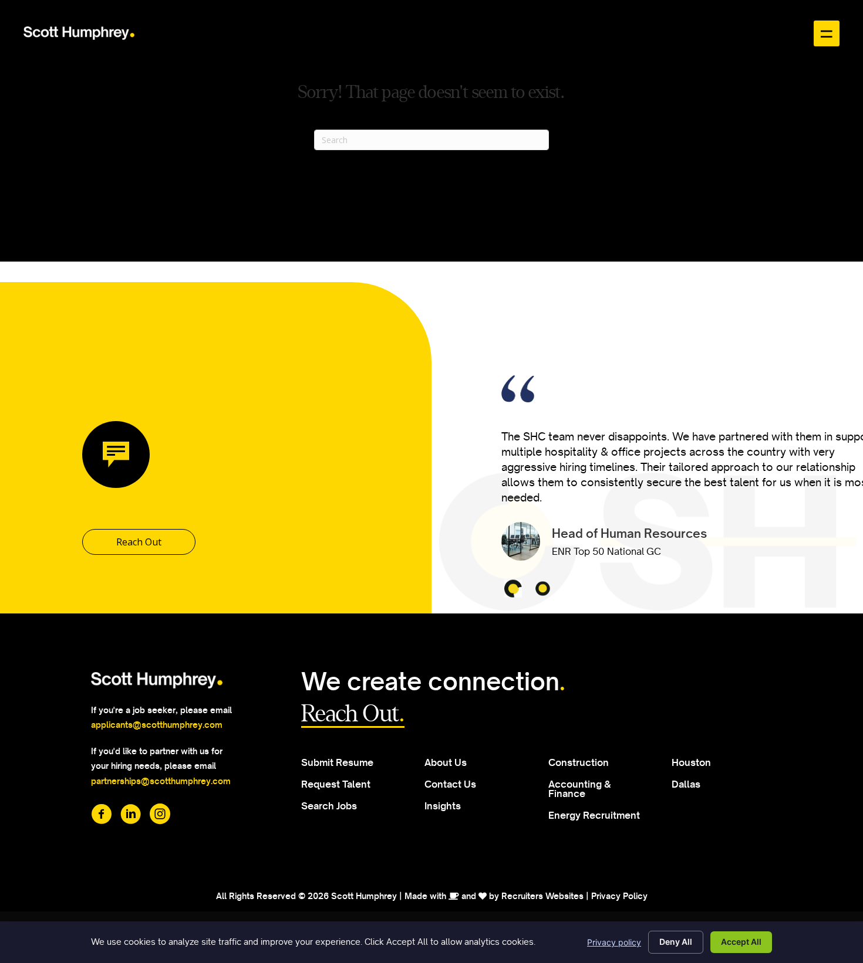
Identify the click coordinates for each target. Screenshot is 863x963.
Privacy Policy (619, 896)
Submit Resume (337, 762)
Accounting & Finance (579, 788)
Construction (578, 762)
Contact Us (450, 784)
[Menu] (827, 33)
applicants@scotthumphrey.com (157, 725)
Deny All (675, 942)
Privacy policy (614, 942)
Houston (691, 762)
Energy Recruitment (594, 815)
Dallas (686, 784)
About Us (445, 762)
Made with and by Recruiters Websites (494, 896)
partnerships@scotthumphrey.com (161, 781)
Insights (442, 806)
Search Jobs (329, 806)
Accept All (741, 942)
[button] (138, 542)
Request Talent (335, 784)
